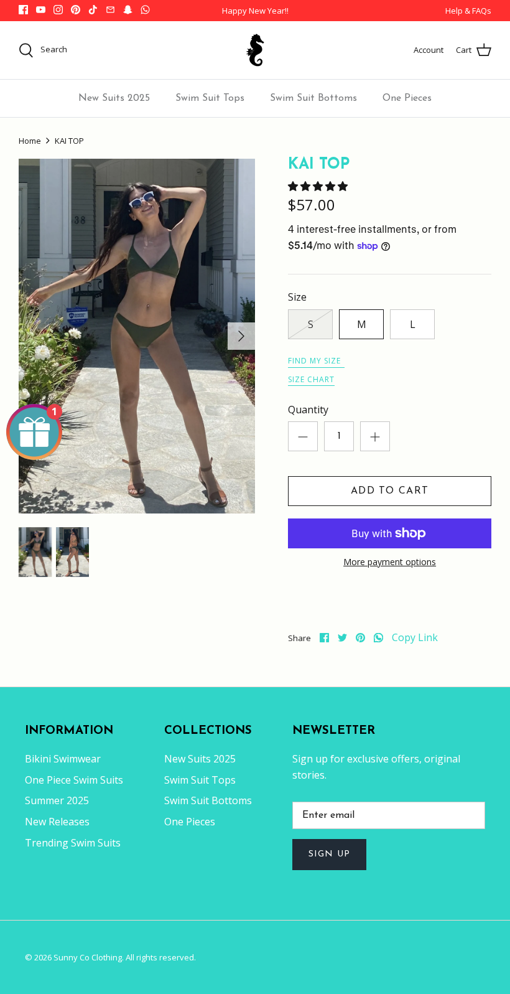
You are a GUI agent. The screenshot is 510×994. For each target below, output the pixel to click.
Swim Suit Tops (209, 98)
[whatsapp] (378, 637)
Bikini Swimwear (63, 759)
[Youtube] (40, 9)
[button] (319, 186)
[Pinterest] (75, 9)
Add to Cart (390, 491)
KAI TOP (69, 140)
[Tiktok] (93, 9)
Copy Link (415, 637)
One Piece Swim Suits (74, 780)
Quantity (308, 409)
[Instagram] (58, 9)
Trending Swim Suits (73, 843)
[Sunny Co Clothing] (255, 50)
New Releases (57, 821)
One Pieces (407, 98)
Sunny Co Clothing (87, 957)
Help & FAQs (468, 10)
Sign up (329, 854)
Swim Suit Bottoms (313, 98)
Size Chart (311, 379)
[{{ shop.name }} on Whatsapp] (145, 9)
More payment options (389, 562)
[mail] (110, 9)
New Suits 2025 (114, 98)
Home (30, 140)
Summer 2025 (57, 800)
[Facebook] (23, 9)
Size (297, 297)
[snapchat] (127, 9)
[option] (137, 336)
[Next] (241, 336)
